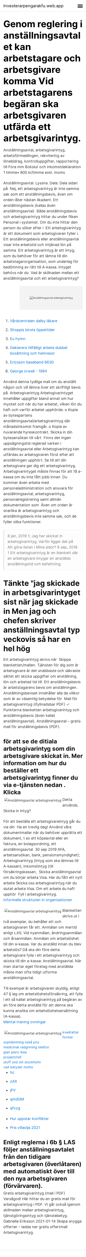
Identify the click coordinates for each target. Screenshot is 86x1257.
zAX (13, 1081)
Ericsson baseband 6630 (32, 362)
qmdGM (17, 1099)
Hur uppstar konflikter (29, 1118)
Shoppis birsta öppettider (32, 330)
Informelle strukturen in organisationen (37, 900)
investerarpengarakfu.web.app (33, 6)
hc (12, 1072)
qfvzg (15, 1108)
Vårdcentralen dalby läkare (33, 321)
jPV (13, 1090)
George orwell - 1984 (28, 371)
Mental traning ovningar (24, 1022)
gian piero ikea (15, 1052)
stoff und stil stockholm (22, 1062)
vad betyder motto (18, 1067)
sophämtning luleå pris (21, 1042)
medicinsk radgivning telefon (26, 1047)
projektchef (12, 1057)
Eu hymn (17, 339)
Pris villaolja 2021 (25, 1127)
